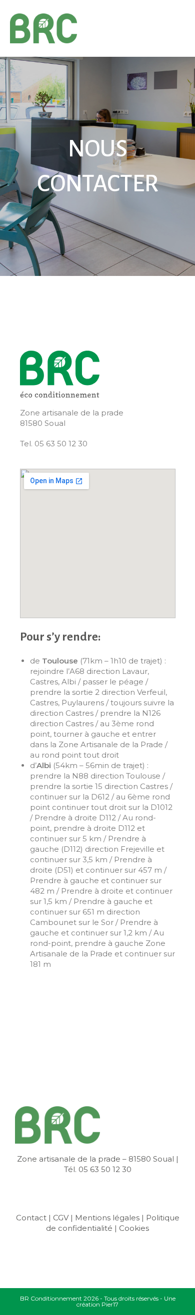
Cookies (134, 1228)
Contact (31, 1217)
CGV (60, 1217)
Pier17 (110, 1304)
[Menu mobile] (183, 28)
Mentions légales (107, 1217)
